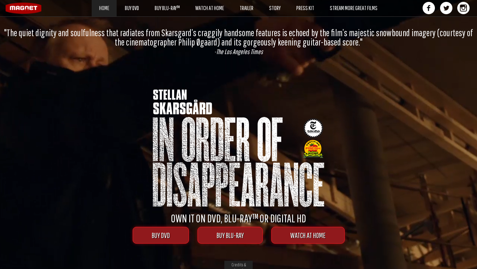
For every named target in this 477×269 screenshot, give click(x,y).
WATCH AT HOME (308, 235)
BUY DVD (161, 235)
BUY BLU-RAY (230, 235)
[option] (238, 41)
